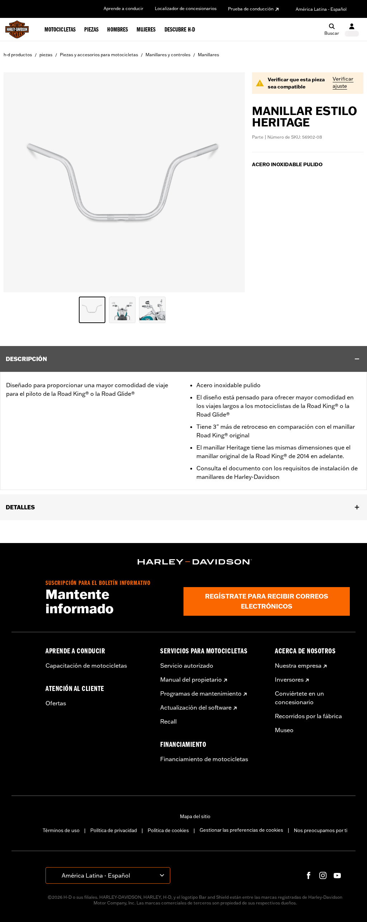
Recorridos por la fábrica (308, 716)
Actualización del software (196, 707)
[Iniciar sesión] (352, 29)
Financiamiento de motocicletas (204, 759)
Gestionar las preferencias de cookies (241, 830)
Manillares (208, 54)
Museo (284, 730)
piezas (45, 54)
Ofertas (56, 703)
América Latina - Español (321, 9)
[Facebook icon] (308, 875)
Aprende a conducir (123, 8)
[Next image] (230, 182)
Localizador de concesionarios (185, 8)
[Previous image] (18, 182)
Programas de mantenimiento (201, 693)
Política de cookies (168, 830)
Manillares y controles (168, 54)
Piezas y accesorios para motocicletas (99, 54)
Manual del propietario (191, 679)
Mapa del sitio (195, 816)
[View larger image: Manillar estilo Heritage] (124, 181)
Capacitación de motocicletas (86, 665)
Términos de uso (61, 830)
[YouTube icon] (337, 875)
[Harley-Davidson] (195, 562)
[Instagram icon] (323, 875)
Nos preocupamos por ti (320, 830)
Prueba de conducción (250, 8)
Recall (168, 721)
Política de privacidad (113, 830)
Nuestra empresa (298, 665)
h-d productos (18, 54)
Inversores (289, 679)
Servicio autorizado (186, 665)
